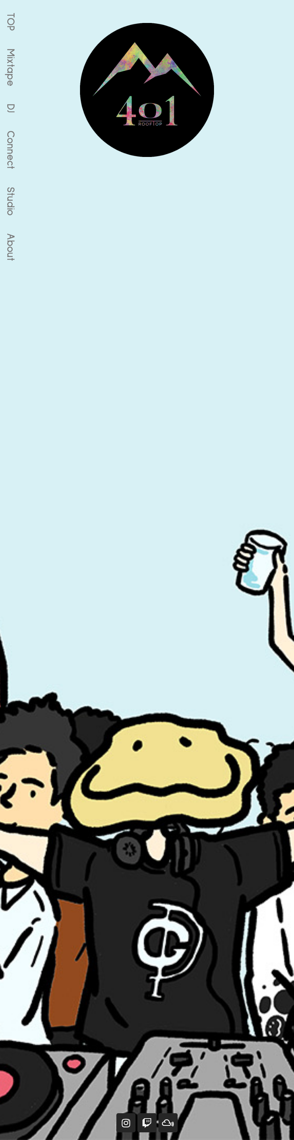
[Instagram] (126, 1122)
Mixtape (10, 67)
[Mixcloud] (168, 1122)
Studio (10, 201)
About (10, 247)
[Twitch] (147, 1122)
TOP (10, 22)
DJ (10, 108)
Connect (10, 150)
